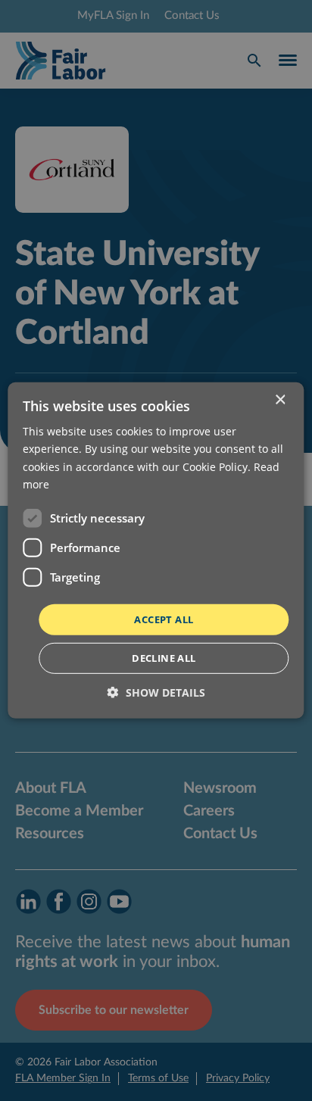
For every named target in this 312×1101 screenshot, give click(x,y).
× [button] (279, 400)
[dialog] (156, 550)
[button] (156, 692)
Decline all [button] (163, 658)
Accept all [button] (163, 619)
